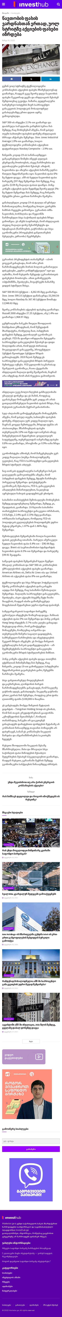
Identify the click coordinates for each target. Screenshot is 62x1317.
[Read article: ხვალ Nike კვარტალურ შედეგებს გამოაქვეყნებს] (31, 876)
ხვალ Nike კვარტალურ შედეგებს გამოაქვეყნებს (29, 893)
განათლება (20, 1305)
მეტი (31, 1041)
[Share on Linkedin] (50, 79)
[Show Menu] (3, 4)
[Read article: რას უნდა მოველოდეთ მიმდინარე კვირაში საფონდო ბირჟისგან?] (31, 833)
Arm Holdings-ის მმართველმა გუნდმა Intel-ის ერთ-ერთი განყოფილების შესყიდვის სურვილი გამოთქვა (30, 937)
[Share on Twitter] (31, 79)
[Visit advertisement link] (31, 1179)
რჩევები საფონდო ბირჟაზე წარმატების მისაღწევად (26, 1248)
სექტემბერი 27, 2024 (10, 1032)
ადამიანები (7, 1286)
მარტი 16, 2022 (8, 40)
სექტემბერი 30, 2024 (10, 857)
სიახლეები (15, 13)
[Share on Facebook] (11, 79)
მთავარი (5, 13)
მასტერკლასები (9, 1290)
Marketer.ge (14, 1310)
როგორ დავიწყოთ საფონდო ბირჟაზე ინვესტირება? (26, 1261)
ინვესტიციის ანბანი (11, 1277)
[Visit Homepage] (31, 4)
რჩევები (6, 1282)
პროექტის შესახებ (50, 1305)
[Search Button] (58, 4)
